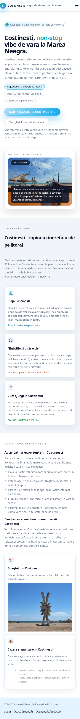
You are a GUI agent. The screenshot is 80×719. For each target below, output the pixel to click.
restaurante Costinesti (30, 677)
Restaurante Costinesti (48, 711)
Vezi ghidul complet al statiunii (26, 122)
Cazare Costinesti (23, 711)
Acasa (7, 711)
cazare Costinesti (27, 670)
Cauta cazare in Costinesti (32, 111)
